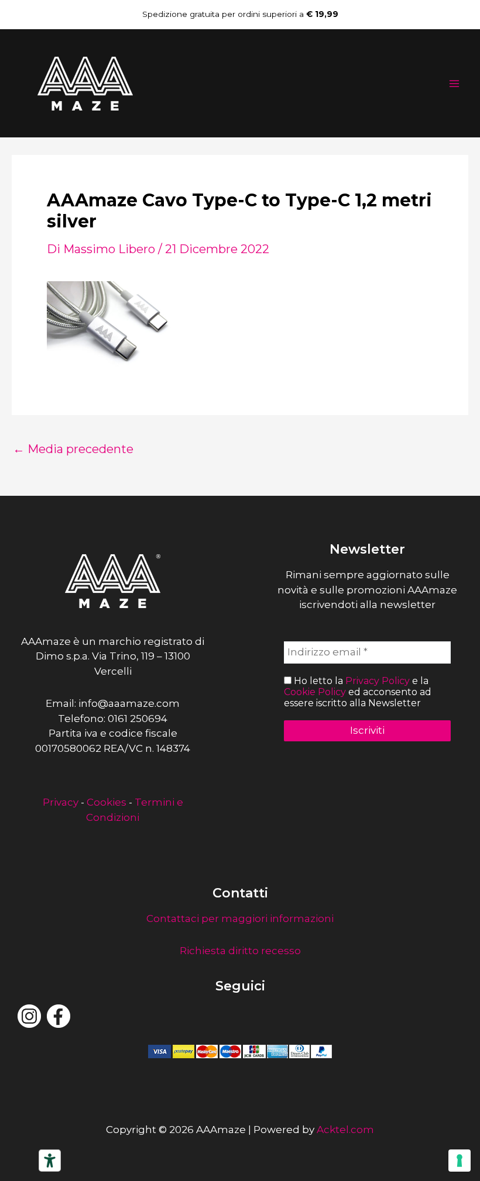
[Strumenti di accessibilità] (50, 1160)
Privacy (60, 802)
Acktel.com (345, 1129)
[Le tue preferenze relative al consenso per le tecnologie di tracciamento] (459, 1160)
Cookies (106, 802)
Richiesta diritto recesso (240, 950)
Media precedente (73, 449)
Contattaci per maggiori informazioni (240, 918)
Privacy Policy (377, 680)
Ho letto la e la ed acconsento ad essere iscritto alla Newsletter (357, 692)
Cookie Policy (315, 691)
